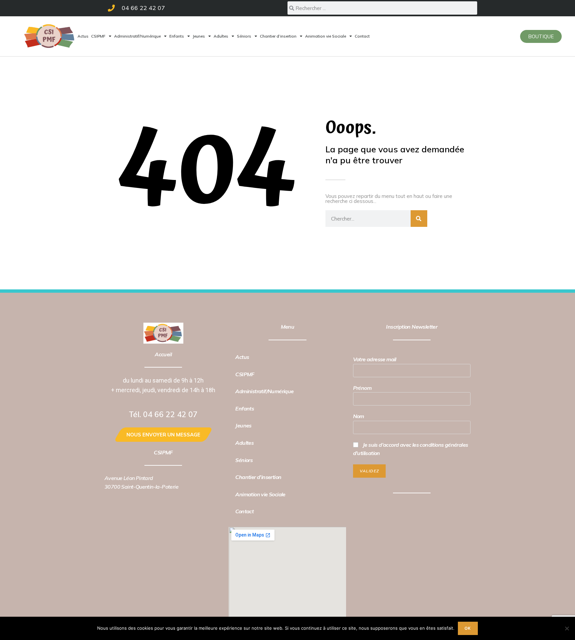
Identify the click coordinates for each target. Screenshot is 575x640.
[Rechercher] (419, 218)
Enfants (176, 36)
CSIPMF (98, 36)
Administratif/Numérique (137, 36)
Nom (358, 416)
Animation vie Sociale (325, 36)
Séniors (244, 36)
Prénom (362, 388)
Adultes (221, 36)
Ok (468, 628)
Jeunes (199, 36)
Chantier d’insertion (278, 36)
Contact (362, 36)
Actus (83, 36)
